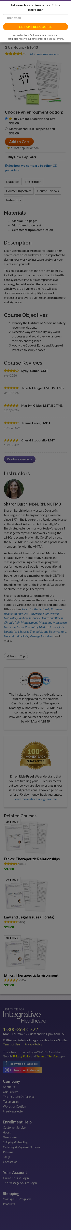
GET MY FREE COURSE (35, 49)
